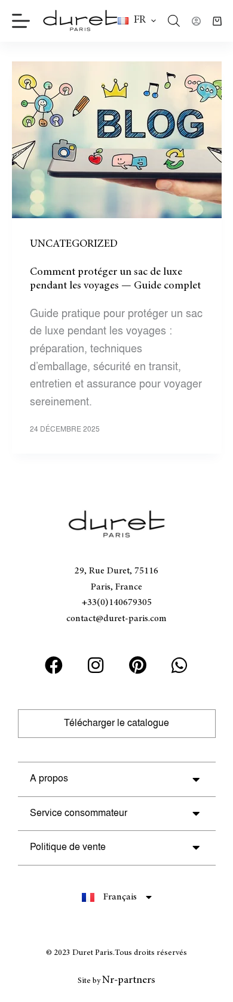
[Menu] (21, 21)
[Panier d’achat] (217, 21)
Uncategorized (74, 244)
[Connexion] (196, 21)
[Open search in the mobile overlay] (174, 21)
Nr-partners (128, 980)
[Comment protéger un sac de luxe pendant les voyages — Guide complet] (117, 139)
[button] (137, 21)
